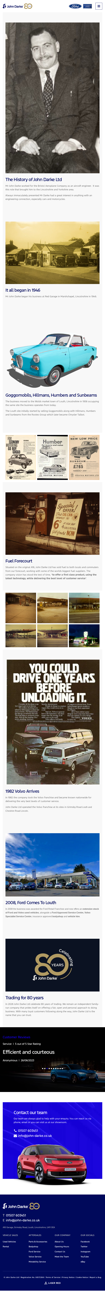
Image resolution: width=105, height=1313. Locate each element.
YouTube (85, 1257)
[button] (42, 1068)
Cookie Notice (82, 1277)
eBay (83, 1262)
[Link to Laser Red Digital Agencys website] (52, 1283)
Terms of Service (53, 1277)
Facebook (85, 1242)
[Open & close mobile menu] (98, 6)
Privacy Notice (68, 1277)
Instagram (85, 1252)
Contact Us (60, 1252)
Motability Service (37, 1262)
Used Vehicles (9, 1242)
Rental (6, 1247)
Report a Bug (95, 1277)
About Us (59, 1242)
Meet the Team (62, 1257)
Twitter (84, 1247)
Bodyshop (33, 1247)
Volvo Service (35, 1257)
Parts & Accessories (38, 1242)
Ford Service (34, 1252)
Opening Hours (62, 1247)
